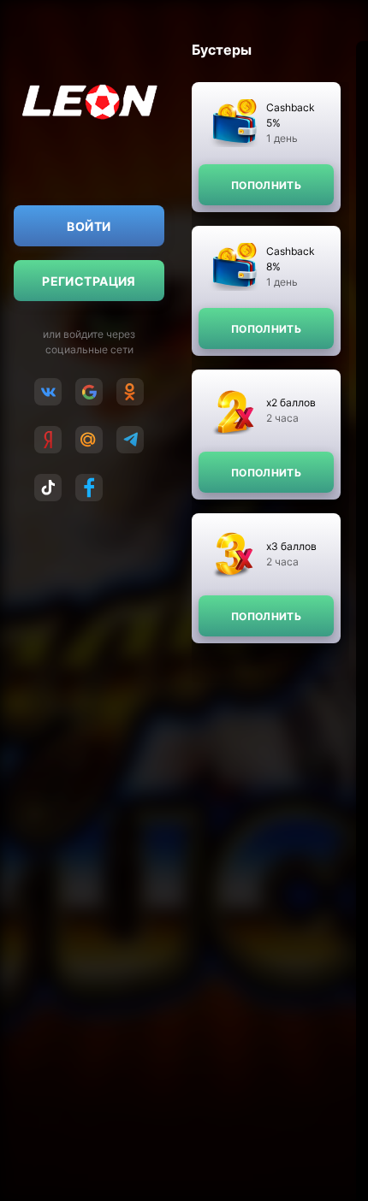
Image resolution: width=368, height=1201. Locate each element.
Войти (88, 226)
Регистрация (89, 281)
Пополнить (266, 185)
